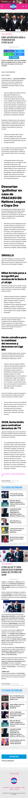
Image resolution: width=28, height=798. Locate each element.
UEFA (21, 685)
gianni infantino (5, 685)
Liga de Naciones (15, 685)
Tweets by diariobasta (8, 760)
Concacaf (13, 480)
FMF (17, 480)
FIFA (17, 683)
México (11, 789)
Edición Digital (18, 787)
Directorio (12, 787)
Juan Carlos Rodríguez (7, 482)
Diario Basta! (6, 787)
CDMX (23, 787)
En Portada (16, 789)
